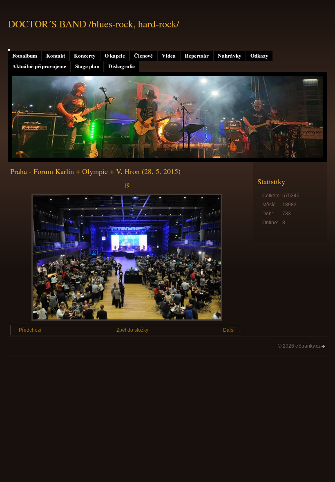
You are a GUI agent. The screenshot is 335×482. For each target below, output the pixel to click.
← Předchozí (27, 330)
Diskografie (121, 66)
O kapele (115, 55)
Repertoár (197, 55)
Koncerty (85, 55)
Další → (232, 330)
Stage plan (87, 66)
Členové (143, 55)
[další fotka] (230, 257)
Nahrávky (229, 55)
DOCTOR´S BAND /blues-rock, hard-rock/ (93, 23)
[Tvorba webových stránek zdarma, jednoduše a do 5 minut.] (323, 346)
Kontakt (55, 55)
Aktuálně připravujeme (39, 66)
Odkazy (259, 55)
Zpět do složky (132, 330)
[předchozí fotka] (23, 257)
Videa (169, 55)
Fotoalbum (24, 55)
